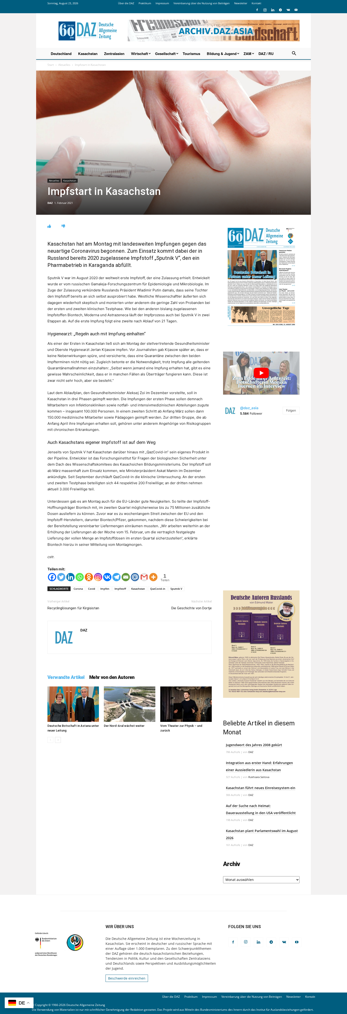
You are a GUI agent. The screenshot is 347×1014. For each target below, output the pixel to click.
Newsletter (240, 3)
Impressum (162, 3)
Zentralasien (114, 53)
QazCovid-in (157, 588)
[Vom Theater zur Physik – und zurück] (186, 704)
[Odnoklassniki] (89, 577)
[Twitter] (61, 577)
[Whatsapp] (80, 577)
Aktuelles (64, 65)
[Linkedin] (272, 10)
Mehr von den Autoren (112, 677)
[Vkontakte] (107, 577)
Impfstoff (120, 588)
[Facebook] (257, 10)
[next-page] (58, 740)
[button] (294, 54)
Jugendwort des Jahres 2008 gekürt (254, 745)
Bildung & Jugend (222, 53)
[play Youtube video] (261, 373)
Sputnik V (176, 588)
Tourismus (191, 53)
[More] (153, 577)
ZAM (247, 53)
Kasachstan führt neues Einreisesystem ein (260, 788)
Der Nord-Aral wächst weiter (124, 726)
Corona (78, 588)
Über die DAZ (126, 3)
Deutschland (61, 53)
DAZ (50, 203)
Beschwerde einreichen (126, 978)
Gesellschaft (165, 53)
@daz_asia (249, 408)
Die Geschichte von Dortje (191, 608)
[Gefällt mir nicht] (63, 226)
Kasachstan (87, 53)
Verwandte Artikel (66, 677)
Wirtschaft (139, 53)
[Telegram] (280, 10)
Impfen (104, 588)
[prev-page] (50, 740)
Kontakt (256, 3)
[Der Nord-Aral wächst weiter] (129, 704)
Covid (91, 588)
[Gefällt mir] (49, 226)
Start (50, 65)
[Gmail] (144, 577)
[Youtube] (296, 10)
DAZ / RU (266, 53)
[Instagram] (264, 10)
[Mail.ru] (135, 577)
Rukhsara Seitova (258, 777)
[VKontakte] (288, 10)
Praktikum (145, 3)
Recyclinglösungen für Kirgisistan (73, 608)
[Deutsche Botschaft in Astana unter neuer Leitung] (73, 704)
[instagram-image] (261, 459)
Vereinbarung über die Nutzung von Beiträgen (202, 3)
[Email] (126, 577)
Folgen (291, 410)
